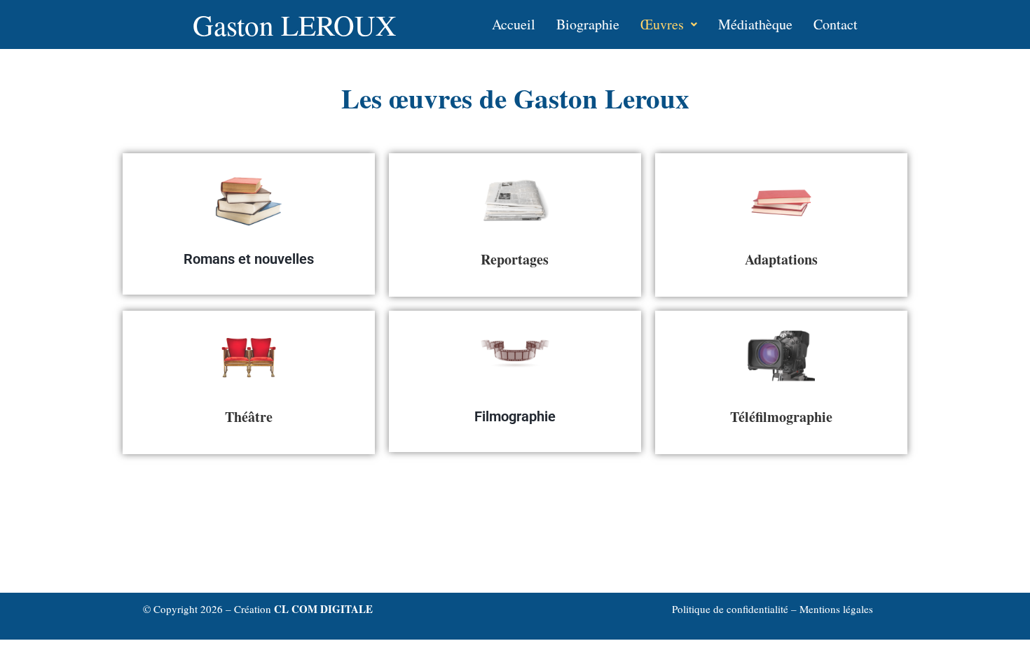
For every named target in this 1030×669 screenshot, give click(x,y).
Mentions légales (836, 609)
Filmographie (515, 416)
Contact (835, 24)
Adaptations (781, 259)
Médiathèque (755, 24)
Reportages (515, 259)
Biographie (587, 24)
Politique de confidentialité (731, 609)
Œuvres (662, 24)
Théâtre (249, 417)
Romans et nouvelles (249, 259)
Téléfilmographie (781, 417)
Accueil (513, 24)
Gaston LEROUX (295, 25)
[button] (669, 24)
